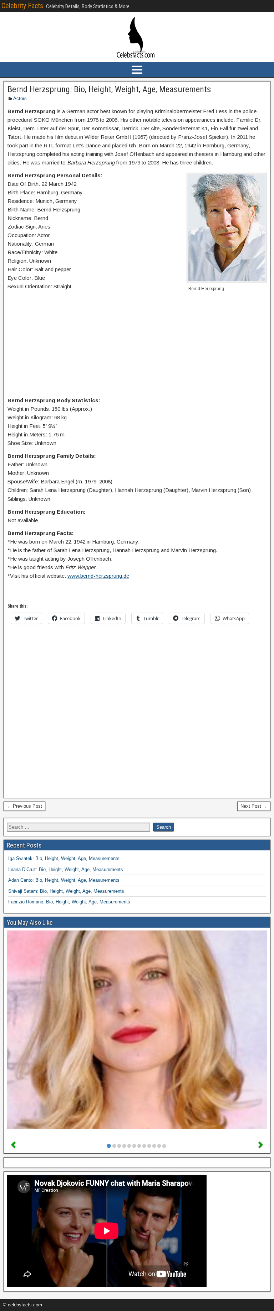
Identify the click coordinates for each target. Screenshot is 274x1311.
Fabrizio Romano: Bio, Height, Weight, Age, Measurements (69, 901)
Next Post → (253, 806)
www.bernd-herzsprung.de (98, 576)
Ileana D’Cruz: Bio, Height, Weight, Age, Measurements (65, 869)
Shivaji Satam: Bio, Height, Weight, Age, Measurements (66, 891)
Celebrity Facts (22, 5)
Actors (20, 98)
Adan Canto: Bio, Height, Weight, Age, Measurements (64, 880)
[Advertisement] (137, 345)
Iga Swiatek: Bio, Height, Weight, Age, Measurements (64, 858)
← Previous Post (24, 806)
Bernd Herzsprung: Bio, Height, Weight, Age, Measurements (109, 89)
